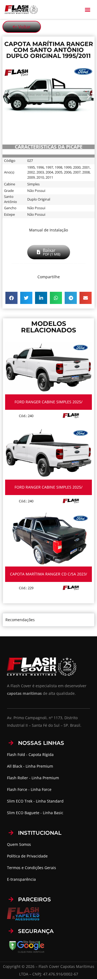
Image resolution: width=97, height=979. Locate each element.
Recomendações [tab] (20, 619)
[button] (87, 9)
